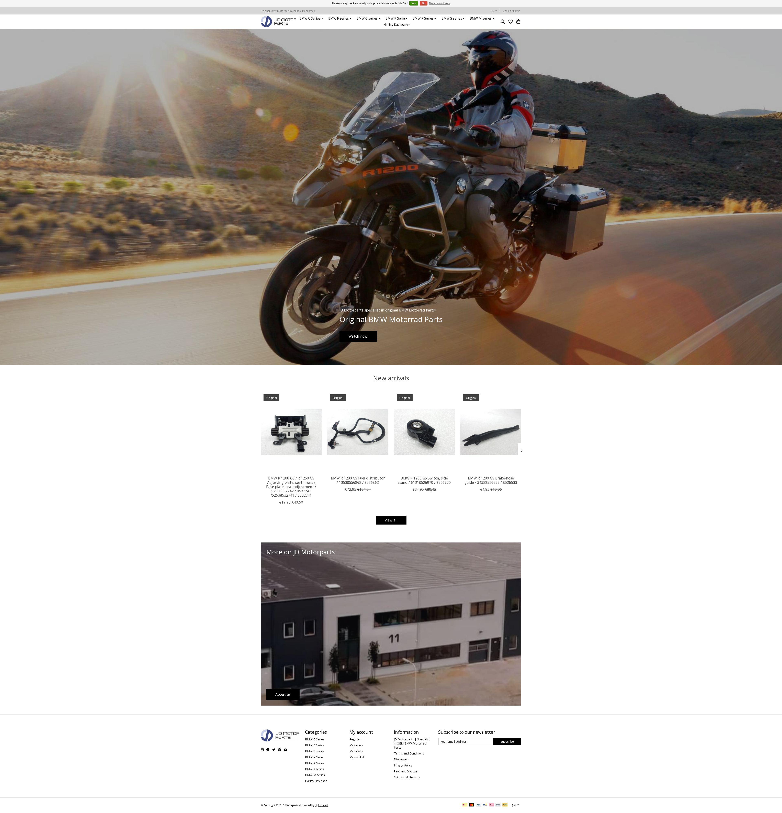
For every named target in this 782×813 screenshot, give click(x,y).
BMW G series (314, 751)
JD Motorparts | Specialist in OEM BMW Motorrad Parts (412, 743)
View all (391, 520)
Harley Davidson (316, 781)
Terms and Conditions (409, 753)
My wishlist (356, 757)
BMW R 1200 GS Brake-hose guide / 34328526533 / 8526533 (491, 480)
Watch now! (358, 336)
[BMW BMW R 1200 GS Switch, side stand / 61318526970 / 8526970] (424, 432)
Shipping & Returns (407, 777)
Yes (414, 3)
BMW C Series (314, 739)
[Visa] (478, 805)
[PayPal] (505, 805)
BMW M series (315, 775)
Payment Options (405, 771)
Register (355, 739)
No (423, 3)
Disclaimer (401, 759)
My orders (356, 745)
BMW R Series (314, 763)
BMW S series (314, 769)
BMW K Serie (314, 757)
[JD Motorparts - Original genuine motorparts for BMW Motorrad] (278, 21)
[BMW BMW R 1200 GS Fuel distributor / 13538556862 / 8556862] (357, 432)
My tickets (356, 751)
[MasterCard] (471, 805)
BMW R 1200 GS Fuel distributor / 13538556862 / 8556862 (358, 480)
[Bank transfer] (498, 805)
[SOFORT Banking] (491, 805)
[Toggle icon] (503, 21)
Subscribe (507, 741)
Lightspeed (321, 805)
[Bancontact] (485, 805)
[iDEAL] (464, 805)
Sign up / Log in (511, 11)
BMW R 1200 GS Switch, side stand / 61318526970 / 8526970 (424, 480)
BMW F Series (314, 745)
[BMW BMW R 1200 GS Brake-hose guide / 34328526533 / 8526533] (490, 432)
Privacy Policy (403, 765)
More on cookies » (439, 3)
